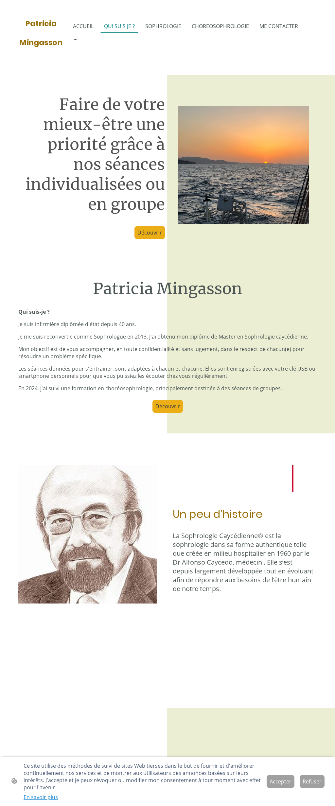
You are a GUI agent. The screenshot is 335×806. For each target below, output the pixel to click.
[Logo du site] (41, 57)
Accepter (280, 781)
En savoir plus (41, 797)
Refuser (312, 781)
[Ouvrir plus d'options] (75, 39)
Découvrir (149, 232)
